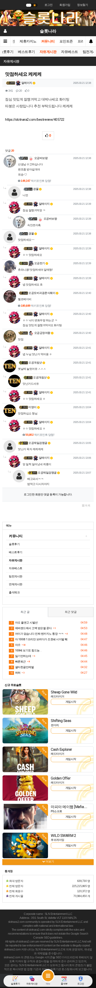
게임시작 (70, 701)
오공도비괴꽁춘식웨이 (41, 293)
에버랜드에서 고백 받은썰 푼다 (31, 628)
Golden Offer (60, 778)
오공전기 (39, 263)
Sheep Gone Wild (64, 692)
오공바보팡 (41, 158)
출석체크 (14, 592)
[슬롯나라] (48, 18)
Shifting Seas (61, 720)
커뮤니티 (48, 41)
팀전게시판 (15, 576)
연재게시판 (15, 584)
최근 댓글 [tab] (71, 612)
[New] (25, 701)
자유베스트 (69, 52)
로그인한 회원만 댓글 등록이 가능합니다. (48, 494)
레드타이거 (57, 696)
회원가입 (64, 4)
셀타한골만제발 (22, 667)
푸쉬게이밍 (57, 840)
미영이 (32, 407)
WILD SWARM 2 (63, 835)
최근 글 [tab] (25, 612)
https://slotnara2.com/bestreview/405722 (34, 120)
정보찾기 (82, 4)
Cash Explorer (61, 749)
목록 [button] (87, 505)
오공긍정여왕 (42, 333)
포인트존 (66, 41)
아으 (16, 645)
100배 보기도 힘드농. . (26, 650)
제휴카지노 (28, 41)
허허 (15, 672)
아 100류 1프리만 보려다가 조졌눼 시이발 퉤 (39, 639)
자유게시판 (48, 52)
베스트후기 (26, 52)
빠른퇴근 (18, 661)
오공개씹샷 (35, 362)
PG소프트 (56, 811)
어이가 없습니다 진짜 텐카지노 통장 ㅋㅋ (37, 633)
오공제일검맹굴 (37, 443)
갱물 (35, 189)
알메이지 (26, 82)
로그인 (49, 4)
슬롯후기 (14, 544)
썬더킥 (55, 725)
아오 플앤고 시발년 (24, 622)
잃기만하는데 (21, 656)
